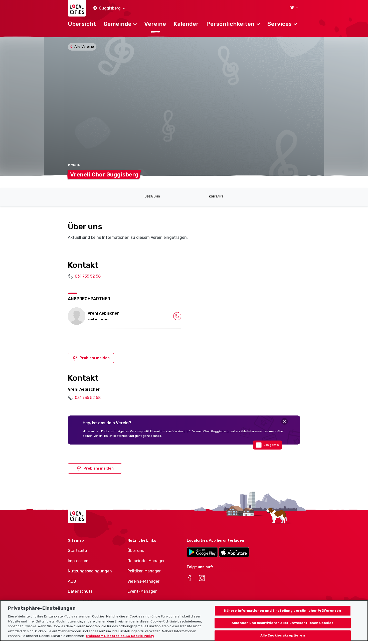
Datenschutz (80, 591)
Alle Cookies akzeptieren (282, 635)
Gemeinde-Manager (146, 560)
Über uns (152, 196)
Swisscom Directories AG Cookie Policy (120, 636)
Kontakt (216, 196)
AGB (72, 581)
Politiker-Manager (144, 571)
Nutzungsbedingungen (90, 571)
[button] (109, 8)
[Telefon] (177, 316)
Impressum (78, 560)
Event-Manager (142, 591)
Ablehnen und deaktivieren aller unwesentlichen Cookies (282, 623)
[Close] (284, 421)
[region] (184, 620)
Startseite (77, 550)
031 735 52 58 (88, 276)
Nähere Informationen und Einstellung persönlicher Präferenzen (282, 610)
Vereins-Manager (143, 581)
